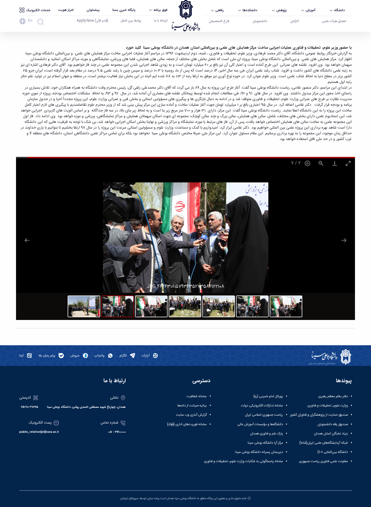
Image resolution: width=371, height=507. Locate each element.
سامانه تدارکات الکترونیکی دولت (262, 405)
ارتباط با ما (161, 20)
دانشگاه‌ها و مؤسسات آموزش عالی (260, 424)
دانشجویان (260, 21)
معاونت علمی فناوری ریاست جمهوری (323, 461)
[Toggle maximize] (348, 163)
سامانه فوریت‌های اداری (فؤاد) (187, 424)
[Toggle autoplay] (307, 163)
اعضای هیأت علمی (334, 21)
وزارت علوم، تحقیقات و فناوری (327, 405)
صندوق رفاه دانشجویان (332, 424)
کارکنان (294, 21)
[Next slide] (344, 240)
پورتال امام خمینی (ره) (268, 396)
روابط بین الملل (131, 20)
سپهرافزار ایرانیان (129, 498)
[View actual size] (321, 163)
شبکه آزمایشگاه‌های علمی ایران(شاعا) (323, 443)
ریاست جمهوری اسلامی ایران (264, 415)
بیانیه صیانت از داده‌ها (192, 405)
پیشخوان (93, 10)
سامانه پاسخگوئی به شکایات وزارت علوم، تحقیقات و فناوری (243, 461)
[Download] (334, 163)
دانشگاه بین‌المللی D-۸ (332, 452)
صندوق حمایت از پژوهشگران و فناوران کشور (319, 415)
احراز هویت (66, 10)
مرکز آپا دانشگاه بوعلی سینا (265, 443)
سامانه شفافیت (197, 396)
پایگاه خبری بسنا (124, 10)
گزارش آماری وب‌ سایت (191, 415)
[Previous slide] (27, 240)
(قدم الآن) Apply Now (92, 20)
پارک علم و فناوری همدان (266, 433)
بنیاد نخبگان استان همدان (331, 433)
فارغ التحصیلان (219, 21)
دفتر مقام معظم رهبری (333, 396)
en (30, 20)
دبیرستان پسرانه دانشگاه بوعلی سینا (259, 452)
